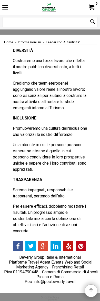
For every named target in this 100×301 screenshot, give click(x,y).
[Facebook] (18, 246)
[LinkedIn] (56, 246)
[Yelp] (68, 246)
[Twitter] (30, 246)
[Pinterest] (81, 246)
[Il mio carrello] (91, 7)
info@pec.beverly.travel (54, 281)
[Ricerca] (92, 22)
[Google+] (43, 246)
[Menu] (5, 8)
